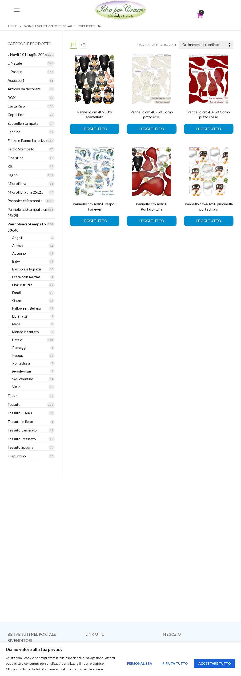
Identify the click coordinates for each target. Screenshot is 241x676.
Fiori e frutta (22, 285)
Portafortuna (21, 371)
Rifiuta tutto (175, 663)
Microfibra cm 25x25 (25, 192)
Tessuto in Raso (20, 421)
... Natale (15, 63)
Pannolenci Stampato (25, 200)
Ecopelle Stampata (23, 123)
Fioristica (15, 157)
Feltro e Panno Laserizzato (29, 140)
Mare (16, 324)
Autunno (19, 253)
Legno (13, 175)
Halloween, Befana (26, 308)
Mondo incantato (25, 332)
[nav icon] (16, 10)
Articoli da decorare (24, 89)
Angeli (17, 238)
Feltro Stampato (21, 149)
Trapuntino (17, 456)
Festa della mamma (26, 277)
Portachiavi (21, 363)
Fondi (16, 293)
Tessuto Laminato (22, 430)
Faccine (14, 131)
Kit (10, 166)
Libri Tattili (20, 316)
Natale (17, 340)
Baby (16, 261)
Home (12, 26)
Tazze (12, 395)
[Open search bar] (117, 15)
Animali (17, 246)
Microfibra (17, 183)
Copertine (16, 114)
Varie (16, 387)
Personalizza (139, 663)
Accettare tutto (214, 663)
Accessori (16, 80)
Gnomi (17, 301)
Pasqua (18, 355)
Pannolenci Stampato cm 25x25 (28, 212)
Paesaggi (19, 348)
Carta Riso (16, 106)
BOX (12, 97)
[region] (120, 659)
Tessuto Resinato (22, 438)
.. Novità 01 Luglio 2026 (27, 54)
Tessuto (14, 404)
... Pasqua (15, 71)
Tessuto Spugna (20, 447)
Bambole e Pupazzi (26, 269)
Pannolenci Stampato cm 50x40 (48, 26)
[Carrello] (199, 15)
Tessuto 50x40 (20, 413)
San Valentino (22, 379)
